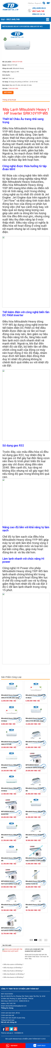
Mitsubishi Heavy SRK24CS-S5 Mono (10, 766)
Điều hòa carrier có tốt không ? (13, 964)
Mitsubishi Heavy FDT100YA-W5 (35, 906)
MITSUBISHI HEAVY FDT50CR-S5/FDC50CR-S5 (35, 766)
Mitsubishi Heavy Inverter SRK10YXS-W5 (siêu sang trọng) (10, 697)
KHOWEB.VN (18, 1033)
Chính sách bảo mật (7, 1015)
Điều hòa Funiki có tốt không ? (13, 971)
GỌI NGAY (14, 1045)
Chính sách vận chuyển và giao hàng (13, 1018)
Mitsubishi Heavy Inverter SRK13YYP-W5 (10, 743)
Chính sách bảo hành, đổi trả (10, 1013)
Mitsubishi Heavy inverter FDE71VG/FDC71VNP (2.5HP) (35, 859)
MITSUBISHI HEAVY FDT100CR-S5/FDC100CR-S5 (11, 929)
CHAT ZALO (41, 1045)
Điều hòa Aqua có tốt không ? (13, 968)
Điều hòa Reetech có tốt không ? (14, 974)
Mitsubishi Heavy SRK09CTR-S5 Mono (36, 696)
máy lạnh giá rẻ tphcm (9, 1043)
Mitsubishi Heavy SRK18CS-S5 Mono (10, 789)
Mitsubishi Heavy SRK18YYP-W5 (36, 813)
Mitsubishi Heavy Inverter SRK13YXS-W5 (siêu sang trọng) (34, 720)
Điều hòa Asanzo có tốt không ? (14, 977)
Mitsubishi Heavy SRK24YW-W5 (11, 859)
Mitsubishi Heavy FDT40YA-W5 (35, 743)
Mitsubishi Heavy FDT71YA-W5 (10, 906)
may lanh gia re (22, 1043)
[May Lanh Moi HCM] (10, 6)
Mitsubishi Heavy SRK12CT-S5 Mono (10, 720)
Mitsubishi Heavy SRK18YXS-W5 (11, 836)
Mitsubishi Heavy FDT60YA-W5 (35, 836)
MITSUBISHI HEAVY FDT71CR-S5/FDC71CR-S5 (10, 882)
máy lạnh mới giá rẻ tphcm (35, 1043)
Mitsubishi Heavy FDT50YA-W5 (35, 789)
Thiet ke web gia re (7, 1033)
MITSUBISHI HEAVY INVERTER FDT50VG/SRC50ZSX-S (9, 813)
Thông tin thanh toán (7, 1020)
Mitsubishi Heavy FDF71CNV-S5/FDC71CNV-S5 (35, 882)
